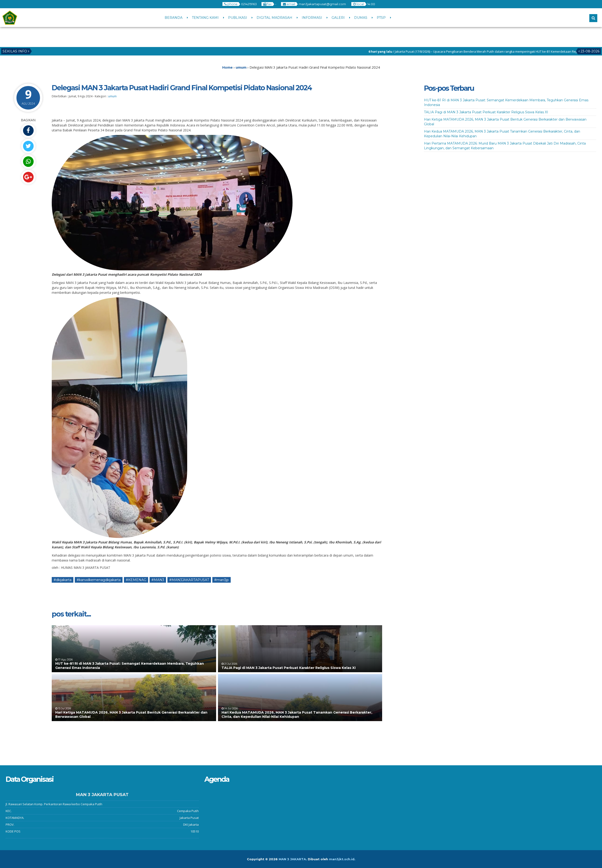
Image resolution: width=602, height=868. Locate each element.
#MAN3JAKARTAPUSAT (189, 580)
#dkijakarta (62, 580)
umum (112, 96)
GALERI (338, 18)
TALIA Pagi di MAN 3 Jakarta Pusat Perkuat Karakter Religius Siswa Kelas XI (289, 668)
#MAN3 (157, 580)
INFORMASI (312, 18)
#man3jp (221, 580)
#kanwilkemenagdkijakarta (99, 580)
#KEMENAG (136, 580)
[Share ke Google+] (28, 177)
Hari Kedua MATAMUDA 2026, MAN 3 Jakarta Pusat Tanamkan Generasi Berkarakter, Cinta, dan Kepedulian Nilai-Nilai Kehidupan (297, 714)
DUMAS (360, 18)
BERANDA (173, 18)
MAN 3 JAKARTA (292, 859)
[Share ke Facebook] (28, 130)
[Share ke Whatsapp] (28, 161)
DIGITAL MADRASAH (274, 18)
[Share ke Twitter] (28, 146)
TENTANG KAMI (205, 18)
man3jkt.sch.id (341, 859)
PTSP (381, 18)
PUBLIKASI (237, 18)
